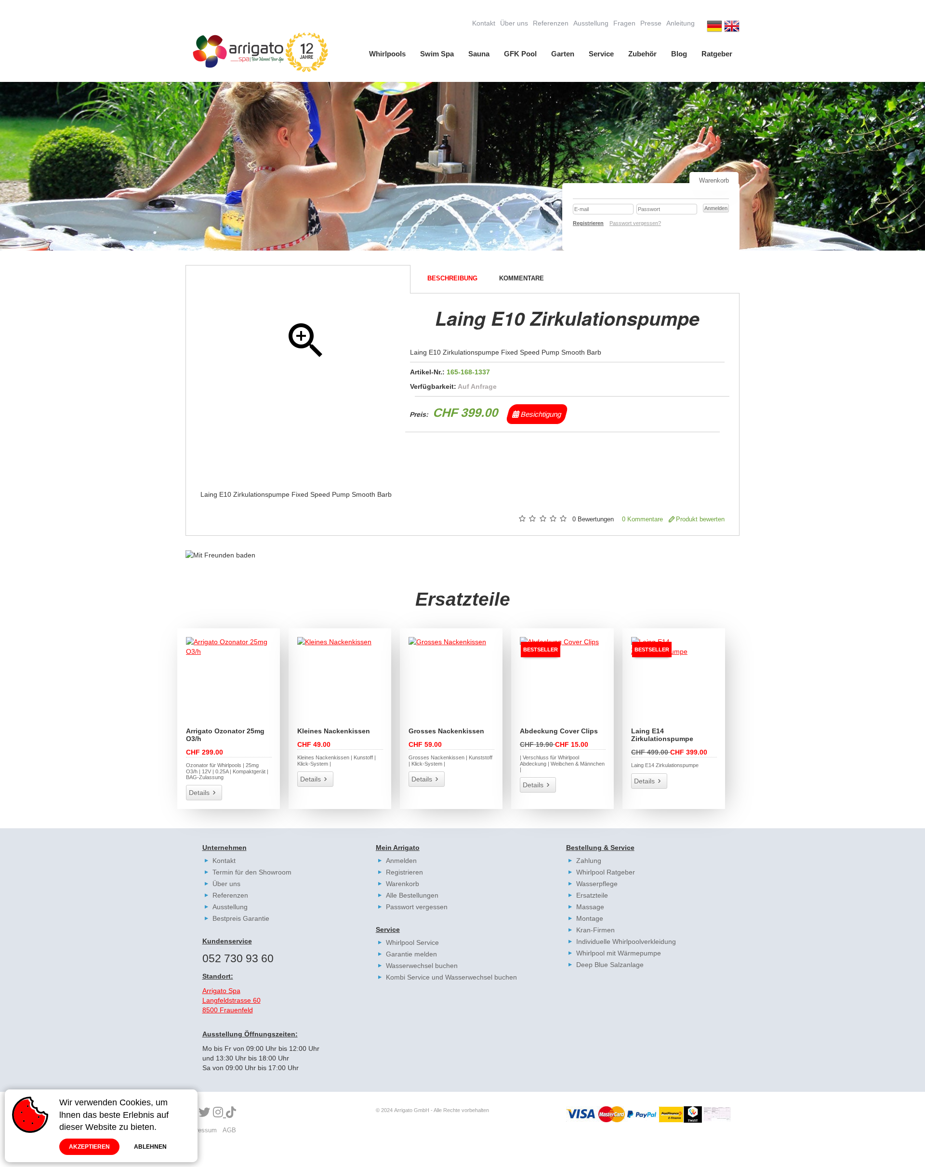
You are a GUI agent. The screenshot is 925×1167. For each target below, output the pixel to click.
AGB (229, 1130)
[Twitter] (204, 1113)
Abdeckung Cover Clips (559, 731)
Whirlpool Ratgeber (605, 872)
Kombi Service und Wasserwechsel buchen (451, 977)
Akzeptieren (89, 1146)
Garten (562, 54)
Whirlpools (387, 54)
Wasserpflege (597, 884)
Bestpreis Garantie (240, 918)
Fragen (624, 23)
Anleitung (680, 23)
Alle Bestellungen (412, 895)
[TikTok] (231, 1113)
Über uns (514, 23)
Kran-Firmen (595, 930)
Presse (650, 23)
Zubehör (642, 54)
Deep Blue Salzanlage (610, 964)
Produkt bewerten (700, 519)
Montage (589, 918)
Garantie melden (411, 954)
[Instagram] (219, 1113)
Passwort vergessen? (635, 223)
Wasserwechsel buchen (422, 965)
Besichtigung (540, 414)
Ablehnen (150, 1146)
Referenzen (550, 23)
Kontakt (483, 23)
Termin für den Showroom (251, 872)
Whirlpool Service (412, 942)
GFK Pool (520, 54)
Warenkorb (402, 884)
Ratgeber (716, 54)
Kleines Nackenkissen (333, 731)
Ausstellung (590, 23)
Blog (679, 54)
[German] (714, 27)
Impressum (201, 1130)
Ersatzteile (592, 895)
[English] (732, 27)
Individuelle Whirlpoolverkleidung (626, 941)
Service (601, 54)
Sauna (478, 54)
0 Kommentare (642, 519)
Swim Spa (437, 54)
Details (199, 792)
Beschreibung (452, 278)
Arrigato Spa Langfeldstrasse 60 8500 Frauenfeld (231, 1000)
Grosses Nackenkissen (446, 731)
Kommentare (521, 278)
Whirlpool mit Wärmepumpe (618, 953)
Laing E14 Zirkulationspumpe (662, 735)
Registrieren (404, 872)
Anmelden (401, 860)
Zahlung (588, 860)
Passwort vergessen (417, 907)
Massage (590, 907)
